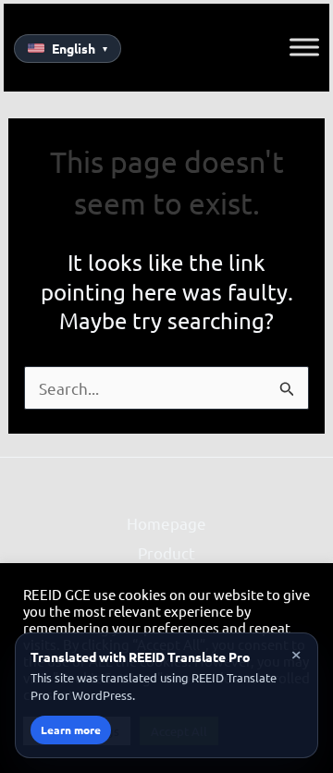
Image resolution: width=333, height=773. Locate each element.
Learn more (71, 729)
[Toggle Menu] (304, 47)
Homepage (166, 523)
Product (166, 552)
